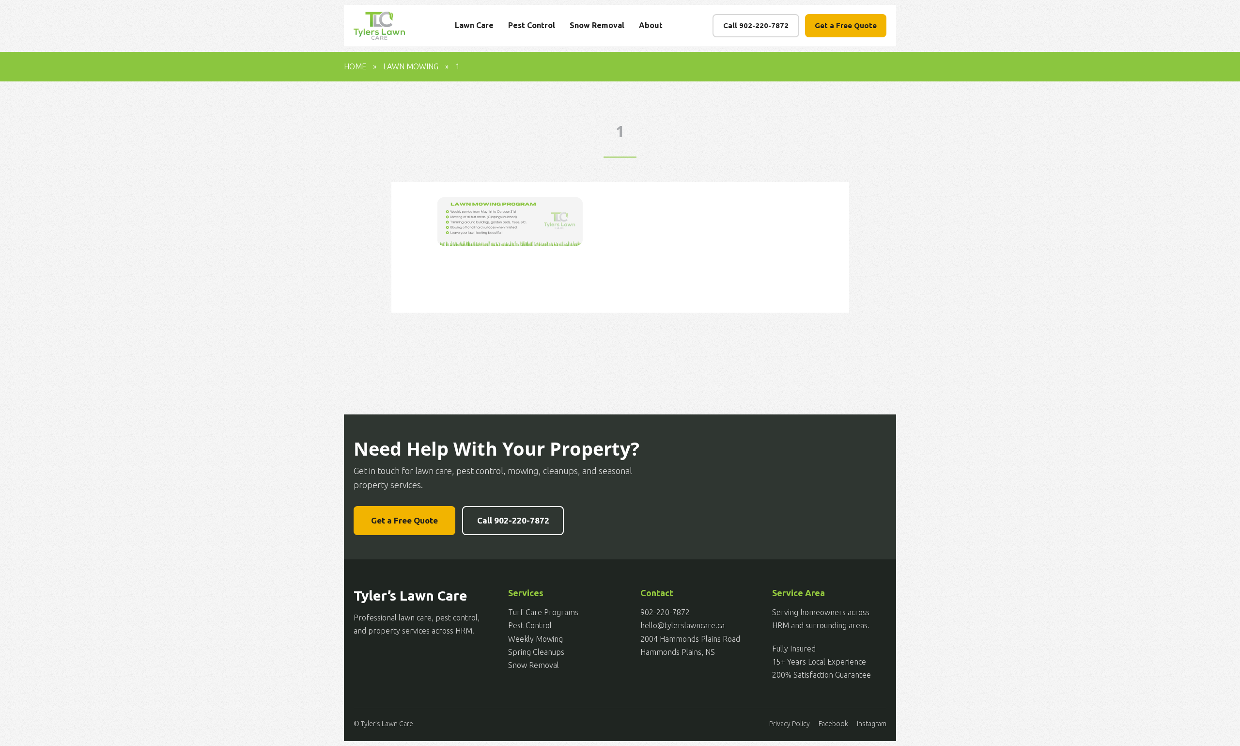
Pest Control (531, 25)
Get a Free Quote (846, 25)
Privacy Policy (789, 724)
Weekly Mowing (535, 639)
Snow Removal (597, 25)
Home (355, 66)
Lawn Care (474, 25)
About (651, 25)
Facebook (833, 724)
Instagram (871, 724)
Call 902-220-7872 (756, 25)
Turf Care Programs (543, 612)
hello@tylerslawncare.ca (682, 625)
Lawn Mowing (410, 66)
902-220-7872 (665, 612)
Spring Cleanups (536, 652)
